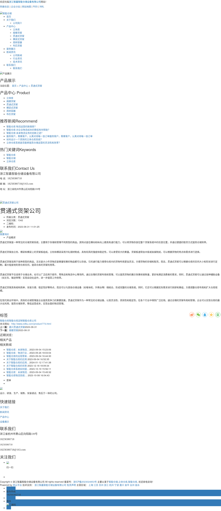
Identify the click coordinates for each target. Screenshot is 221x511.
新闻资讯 (11, 52)
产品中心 (11, 26)
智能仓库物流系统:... (16, 375)
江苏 (96, 484)
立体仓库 (11, 161)
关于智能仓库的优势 (16, 365)
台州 (132, 484)
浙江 (106, 484)
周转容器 (17, 42)
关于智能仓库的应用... (17, 362)
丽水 (137, 484)
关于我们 (11, 19)
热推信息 (4, 6)
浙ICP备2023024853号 (85, 481)
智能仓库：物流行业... (17, 352)
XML (41, 6)
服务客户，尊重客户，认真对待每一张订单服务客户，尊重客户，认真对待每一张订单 (49, 136)
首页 (8, 16)
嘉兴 (122, 484)
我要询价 (4, 234)
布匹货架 (17, 45)
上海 (90, 484)
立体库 (16, 29)
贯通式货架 (18, 35)
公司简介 (17, 23)
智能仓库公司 (29, 320)
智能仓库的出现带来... (17, 356)
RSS (35, 6)
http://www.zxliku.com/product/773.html (31, 323)
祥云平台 (17, 484)
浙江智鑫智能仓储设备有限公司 (50, 484)
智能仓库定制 (16, 320)
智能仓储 (11, 158)
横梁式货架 (18, 39)
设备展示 (4, 421)
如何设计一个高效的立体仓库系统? (24, 139)
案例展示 (11, 48)
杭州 (111, 484)
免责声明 (71, 484)
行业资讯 (17, 58)
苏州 (101, 484)
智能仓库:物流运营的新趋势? (21, 126)
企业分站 (15, 6)
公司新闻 (17, 55)
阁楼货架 (17, 32)
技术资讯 (17, 61)
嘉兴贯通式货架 (17, 327)
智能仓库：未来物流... (17, 349)
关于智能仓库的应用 (16, 359)
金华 (127, 484)
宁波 (116, 484)
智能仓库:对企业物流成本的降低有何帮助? (27, 129)
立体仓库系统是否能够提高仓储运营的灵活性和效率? (33, 142)
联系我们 (11, 64)
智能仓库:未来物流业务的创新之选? (24, 132)
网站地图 (26, 6)
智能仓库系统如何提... (17, 368)
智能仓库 (11, 154)
